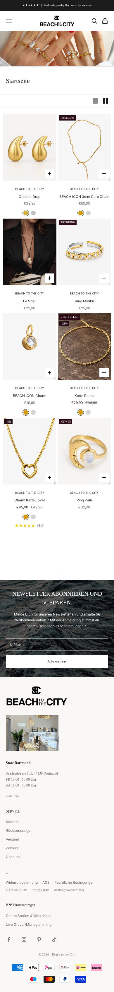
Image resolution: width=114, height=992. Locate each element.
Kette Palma (84, 395)
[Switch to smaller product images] (105, 101)
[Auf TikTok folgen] (54, 939)
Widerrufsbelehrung (22, 882)
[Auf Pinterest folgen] (39, 939)
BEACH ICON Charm (29, 395)
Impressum (40, 890)
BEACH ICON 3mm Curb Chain (84, 196)
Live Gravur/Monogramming (28, 924)
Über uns (13, 857)
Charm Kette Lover (29, 500)
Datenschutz (16, 890)
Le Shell (29, 301)
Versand (12, 839)
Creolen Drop (29, 196)
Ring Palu (84, 500)
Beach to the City (29, 189)
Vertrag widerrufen (69, 890)
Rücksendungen (19, 830)
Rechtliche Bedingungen (74, 882)
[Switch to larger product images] (95, 101)
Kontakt (12, 822)
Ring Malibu (84, 301)
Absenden (56, 661)
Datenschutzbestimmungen (61, 626)
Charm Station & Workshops (28, 915)
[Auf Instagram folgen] (24, 939)
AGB (46, 882)
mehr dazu (13, 796)
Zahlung (12, 848)
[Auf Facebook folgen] (9, 939)
